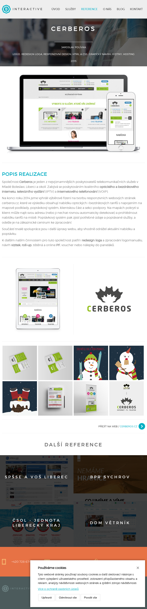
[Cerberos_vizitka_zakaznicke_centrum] (19, 362)
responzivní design (57, 54)
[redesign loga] (126, 398)
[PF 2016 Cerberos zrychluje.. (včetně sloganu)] (91, 362)
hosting (129, 54)
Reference (89, 9)
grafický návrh (100, 54)
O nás (107, 9)
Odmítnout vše (68, 597)
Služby (70, 9)
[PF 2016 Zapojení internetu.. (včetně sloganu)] (126, 362)
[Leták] (55, 398)
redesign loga (31, 54)
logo (16, 54)
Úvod (55, 9)
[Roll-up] (91, 398)
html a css (80, 54)
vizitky (117, 54)
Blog (121, 9)
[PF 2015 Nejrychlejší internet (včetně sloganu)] (19, 398)
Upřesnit (47, 597)
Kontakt (136, 9)
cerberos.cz (128, 426)
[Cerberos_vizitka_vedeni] (55, 362)
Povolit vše (90, 597)
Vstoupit (36, 478)
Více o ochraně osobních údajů (58, 588)
